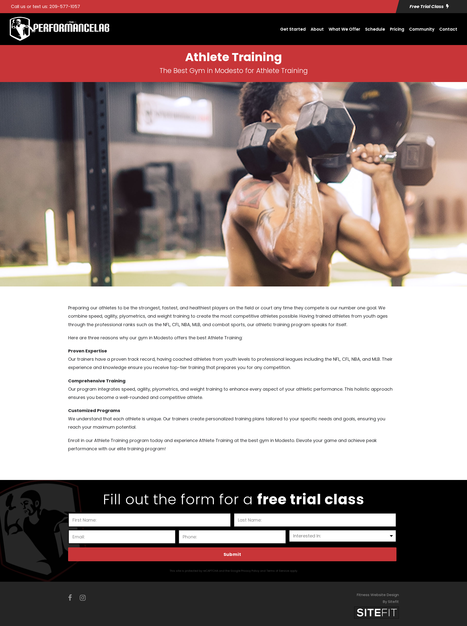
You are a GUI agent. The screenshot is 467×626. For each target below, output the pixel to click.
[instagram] (83, 597)
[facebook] (70, 597)
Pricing (397, 29)
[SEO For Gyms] (376, 612)
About (317, 29)
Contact (448, 29)
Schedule (375, 29)
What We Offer (344, 29)
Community (421, 29)
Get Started (293, 29)
